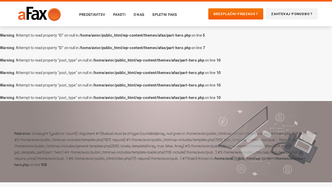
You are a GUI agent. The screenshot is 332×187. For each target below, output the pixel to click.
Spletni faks (164, 14)
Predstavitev (92, 14)
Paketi (119, 14)
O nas (139, 14)
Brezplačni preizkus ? (235, 14)
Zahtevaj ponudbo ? (292, 14)
